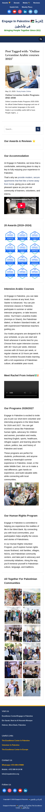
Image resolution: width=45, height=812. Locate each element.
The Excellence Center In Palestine (16, 740)
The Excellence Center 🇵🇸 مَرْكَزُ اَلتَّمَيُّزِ (29, 807)
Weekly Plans (27, 7)
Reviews (36, 3)
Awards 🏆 (6, 3)
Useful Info (14, 7)
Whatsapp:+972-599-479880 (13, 765)
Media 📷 (26, 3)
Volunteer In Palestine (11, 745)
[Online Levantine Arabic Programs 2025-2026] (22, 77)
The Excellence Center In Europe (15, 749)
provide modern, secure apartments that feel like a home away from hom (22, 180)
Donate (17, 3)
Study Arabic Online (24, 91)
